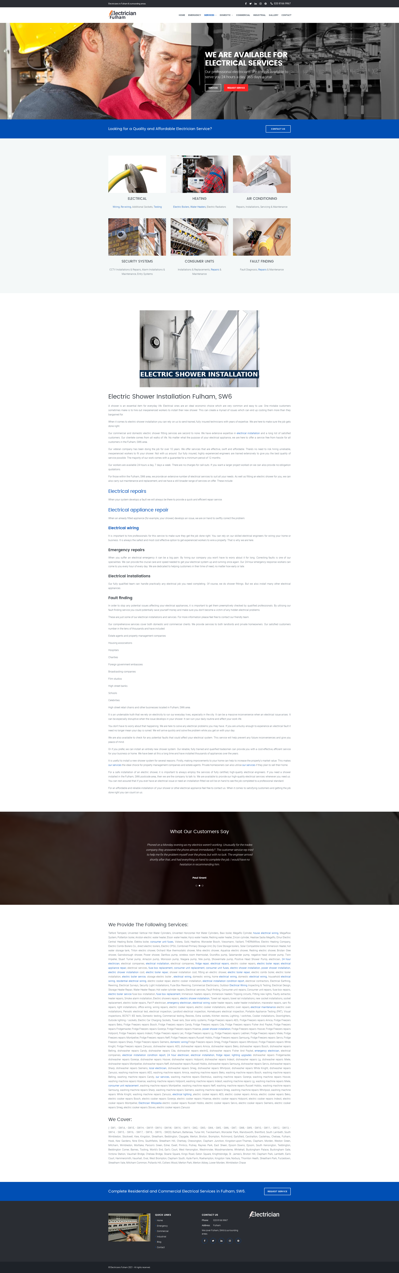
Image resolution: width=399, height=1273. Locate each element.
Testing (158, 206)
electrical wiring (182, 976)
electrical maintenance (263, 1007)
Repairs (215, 269)
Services (209, 15)
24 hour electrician (178, 1055)
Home (182, 15)
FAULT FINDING (262, 261)
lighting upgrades (242, 1055)
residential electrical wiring (131, 981)
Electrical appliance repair (138, 510)
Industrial (259, 15)
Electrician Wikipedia (150, 1103)
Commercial (243, 15)
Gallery (273, 15)
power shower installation (275, 968)
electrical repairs (220, 963)
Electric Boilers (181, 206)
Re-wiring (126, 206)
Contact (286, 15)
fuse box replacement (161, 968)
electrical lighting (182, 1094)
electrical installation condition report (223, 981)
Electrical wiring (123, 528)
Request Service (139, 87)
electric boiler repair (268, 963)
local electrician (157, 1068)
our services (114, 765)
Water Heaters (198, 206)
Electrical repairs (127, 491)
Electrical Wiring (238, 985)
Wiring (116, 206)
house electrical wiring (265, 933)
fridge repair (202, 963)
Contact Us (278, 129)
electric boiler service (134, 976)
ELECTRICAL (137, 198)
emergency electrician (179, 1002)
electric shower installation (245, 968)
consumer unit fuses (161, 941)
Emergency (194, 15)
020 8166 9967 (282, 3)
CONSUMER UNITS (199, 261)
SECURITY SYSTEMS (137, 261)
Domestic (225, 15)
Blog (159, 1241)
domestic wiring (179, 1042)
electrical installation (248, 433)
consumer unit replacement (189, 968)
